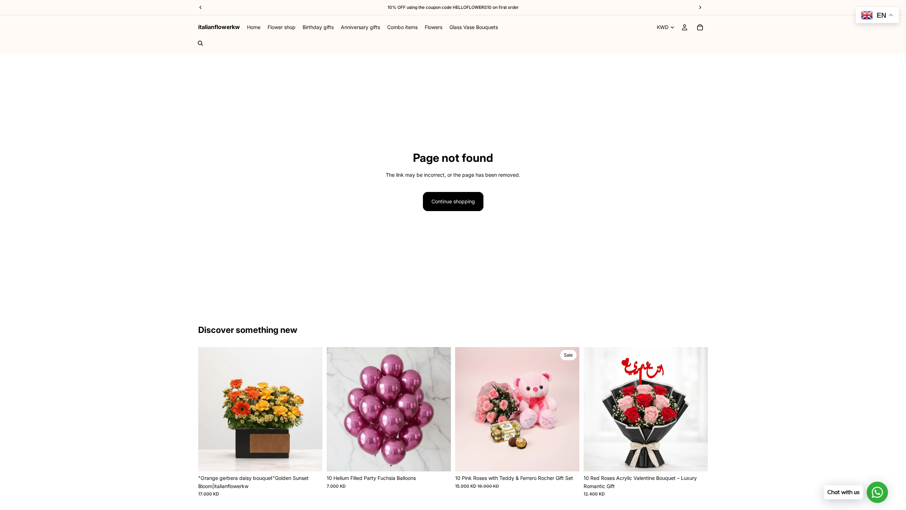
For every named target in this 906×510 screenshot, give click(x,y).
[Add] (311, 460)
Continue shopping (453, 201)
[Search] (200, 43)
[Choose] (440, 460)
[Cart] (700, 27)
